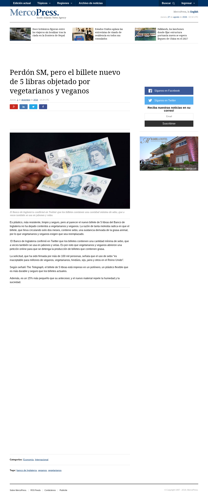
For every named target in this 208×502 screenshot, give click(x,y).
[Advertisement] (104, 55)
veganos (42, 470)
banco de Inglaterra (27, 470)
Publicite (63, 490)
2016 (35, 100)
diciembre (25, 100)
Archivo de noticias (91, 3)
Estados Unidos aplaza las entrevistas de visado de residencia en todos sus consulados (109, 34)
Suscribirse (169, 123)
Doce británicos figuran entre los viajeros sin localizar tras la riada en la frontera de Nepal (49, 32)
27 (169, 17)
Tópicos (42, 3)
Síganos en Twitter (165, 100)
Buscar (166, 3)
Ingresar (187, 3)
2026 (184, 17)
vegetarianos (54, 470)
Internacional (41, 459)
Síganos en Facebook (167, 90)
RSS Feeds (36, 490)
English (194, 11)
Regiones (63, 3)
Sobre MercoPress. (18, 490)
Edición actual (22, 3)
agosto (176, 17)
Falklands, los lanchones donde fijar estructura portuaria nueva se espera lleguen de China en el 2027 (173, 34)
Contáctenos (50, 490)
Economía (28, 459)
